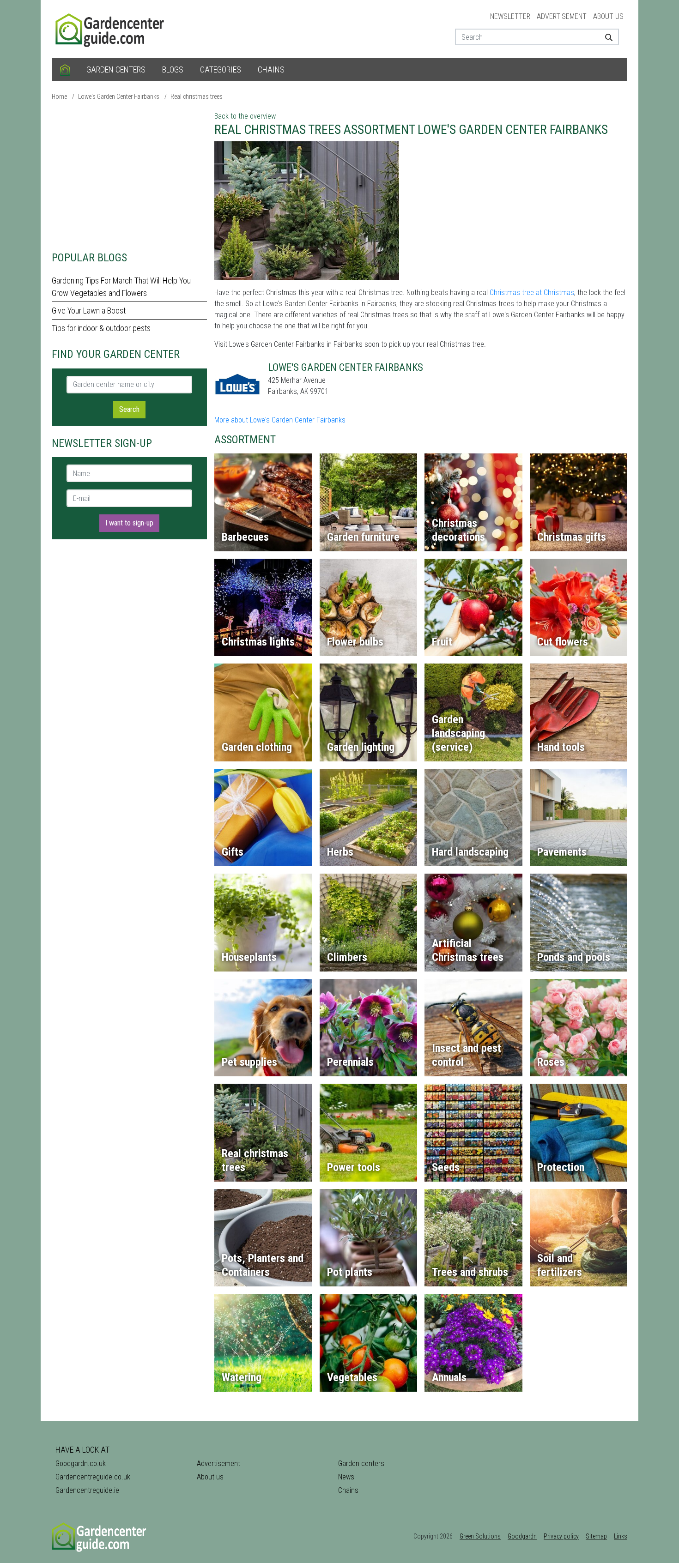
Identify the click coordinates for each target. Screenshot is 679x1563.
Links (620, 1536)
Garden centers (116, 69)
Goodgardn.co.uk (80, 1463)
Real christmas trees (196, 96)
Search (129, 409)
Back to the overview (245, 116)
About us (608, 16)
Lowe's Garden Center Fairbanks (118, 96)
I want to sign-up (129, 523)
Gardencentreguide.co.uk (92, 1476)
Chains (271, 69)
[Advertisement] (129, 175)
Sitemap (596, 1536)
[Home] (65, 69)
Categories (220, 69)
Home (59, 96)
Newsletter (510, 16)
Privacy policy (561, 1536)
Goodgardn (522, 1536)
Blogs (172, 69)
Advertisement (562, 16)
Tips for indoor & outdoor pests (101, 328)
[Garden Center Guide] (110, 28)
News (346, 1476)
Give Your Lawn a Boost (89, 310)
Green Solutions (480, 1536)
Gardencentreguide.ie (87, 1490)
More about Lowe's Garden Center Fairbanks (280, 420)
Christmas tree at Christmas (532, 292)
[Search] (605, 37)
